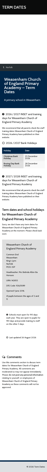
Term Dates (14, 7)
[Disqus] (23, 423)
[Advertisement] (23, 39)
